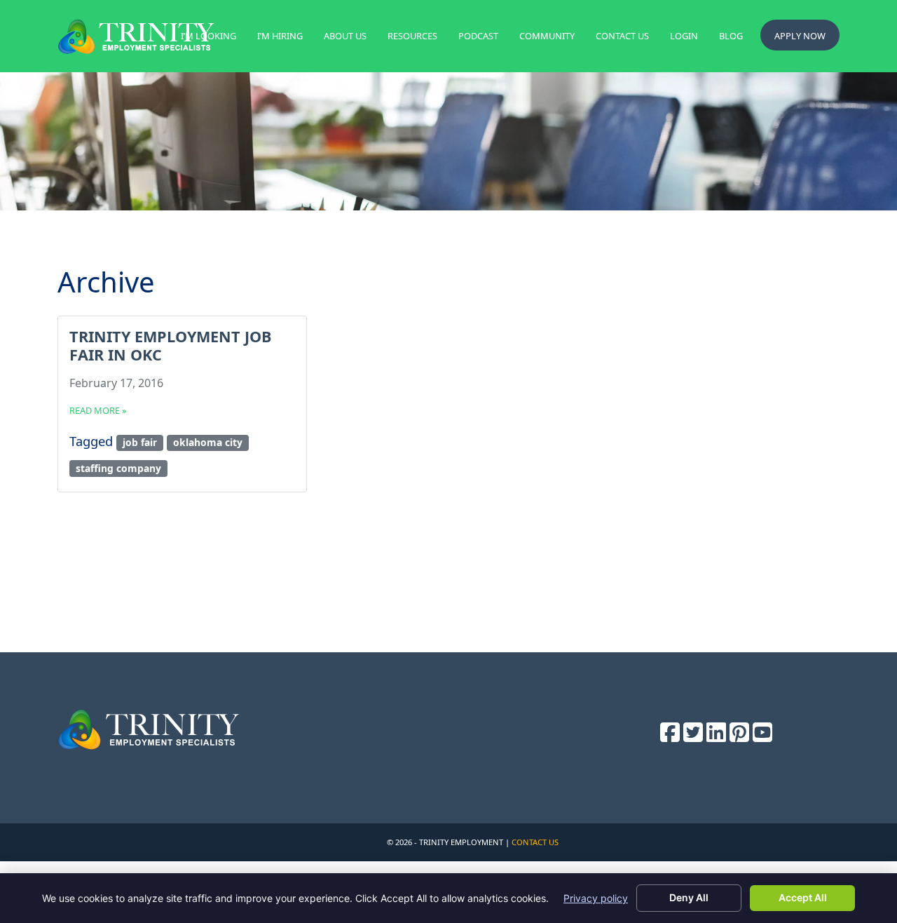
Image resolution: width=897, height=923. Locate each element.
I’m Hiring (280, 35)
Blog (731, 35)
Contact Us (622, 35)
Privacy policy (595, 898)
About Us (345, 35)
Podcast (478, 35)
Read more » (98, 410)
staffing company (118, 468)
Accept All (803, 897)
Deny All (688, 897)
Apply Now (800, 35)
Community (547, 35)
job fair (140, 442)
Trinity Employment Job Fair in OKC (170, 345)
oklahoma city (207, 442)
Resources (412, 35)
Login (684, 35)
